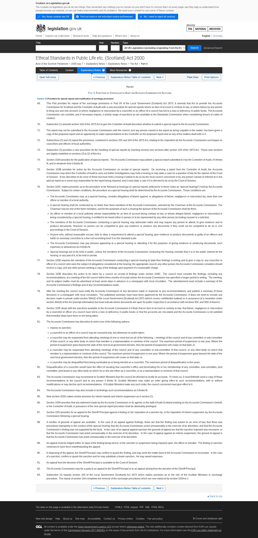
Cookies (140, 518)
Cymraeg (217, 35)
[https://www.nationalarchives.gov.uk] (204, 27)
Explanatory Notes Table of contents (131, 77)
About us (67, 518)
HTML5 (118, 507)
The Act (134, 63)
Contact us (109, 518)
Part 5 (91, 93)
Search (194, 47)
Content (69, 70)
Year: (101, 42)
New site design (44, 518)
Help (57, 518)
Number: (115, 42)
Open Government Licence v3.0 (94, 526)
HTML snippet (131, 507)
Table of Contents (48, 70)
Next (158, 77)
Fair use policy (155, 518)
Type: (125, 42)
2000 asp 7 (77, 63)
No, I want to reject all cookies (159, 16)
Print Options (211, 77)
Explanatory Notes (95, 63)
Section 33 (42, 99)
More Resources (118, 70)
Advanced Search (213, 48)
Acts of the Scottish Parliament (52, 63)
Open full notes (48, 77)
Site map (80, 518)
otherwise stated (135, 526)
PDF (141, 507)
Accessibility (94, 518)
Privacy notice (125, 518)
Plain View (192, 77)
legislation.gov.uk (60, 25)
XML (147, 507)
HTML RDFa (157, 507)
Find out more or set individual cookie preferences (106, 16)
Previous (100, 77)
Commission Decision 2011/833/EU (86, 530)
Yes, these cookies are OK (55, 16)
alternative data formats (89, 507)
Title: (38, 42)
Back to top (216, 496)
